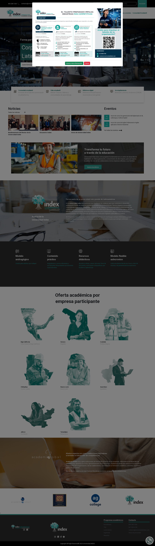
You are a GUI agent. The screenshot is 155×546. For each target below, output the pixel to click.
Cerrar (87, 63)
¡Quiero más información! (74, 63)
